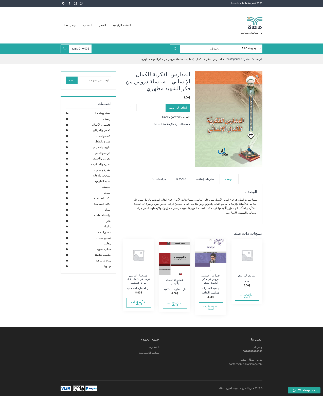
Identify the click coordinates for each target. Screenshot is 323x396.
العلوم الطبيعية (103, 181)
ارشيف (107, 119)
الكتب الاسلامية (102, 198)
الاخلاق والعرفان (102, 130)
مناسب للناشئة (103, 254)
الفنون (107, 192)
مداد (247, 281)
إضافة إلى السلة (178, 107)
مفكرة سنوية (104, 249)
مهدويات (106, 266)
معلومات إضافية (205, 179)
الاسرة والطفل (103, 141)
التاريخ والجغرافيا (102, 147)
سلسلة (107, 226)
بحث (71, 80)
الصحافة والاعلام (102, 175)
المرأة (108, 209)
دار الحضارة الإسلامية (138, 288)
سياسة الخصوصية (149, 352)
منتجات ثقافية (103, 260)
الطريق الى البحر (247, 275)
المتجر (102, 25)
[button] (257, 76)
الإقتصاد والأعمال (101, 124)
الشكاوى (154, 347)
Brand (181, 179)
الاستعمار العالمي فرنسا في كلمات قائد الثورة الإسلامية (138, 279)
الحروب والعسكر (101, 158)
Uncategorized (233, 59)
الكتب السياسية (102, 203)
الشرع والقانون (102, 169)
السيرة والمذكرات (101, 164)
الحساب (87, 25)
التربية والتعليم (103, 153)
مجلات (107, 243)
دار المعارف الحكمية (175, 289)
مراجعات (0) (159, 179)
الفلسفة (106, 186)
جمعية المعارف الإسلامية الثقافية (172, 124)
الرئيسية (257, 59)
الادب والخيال (103, 136)
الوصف (229, 179)
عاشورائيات (104, 232)
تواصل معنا (70, 25)
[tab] (229, 179)
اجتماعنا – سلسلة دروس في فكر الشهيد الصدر (211, 279)
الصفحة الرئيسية (122, 25)
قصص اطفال (103, 238)
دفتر (108, 220)
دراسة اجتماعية (102, 215)
